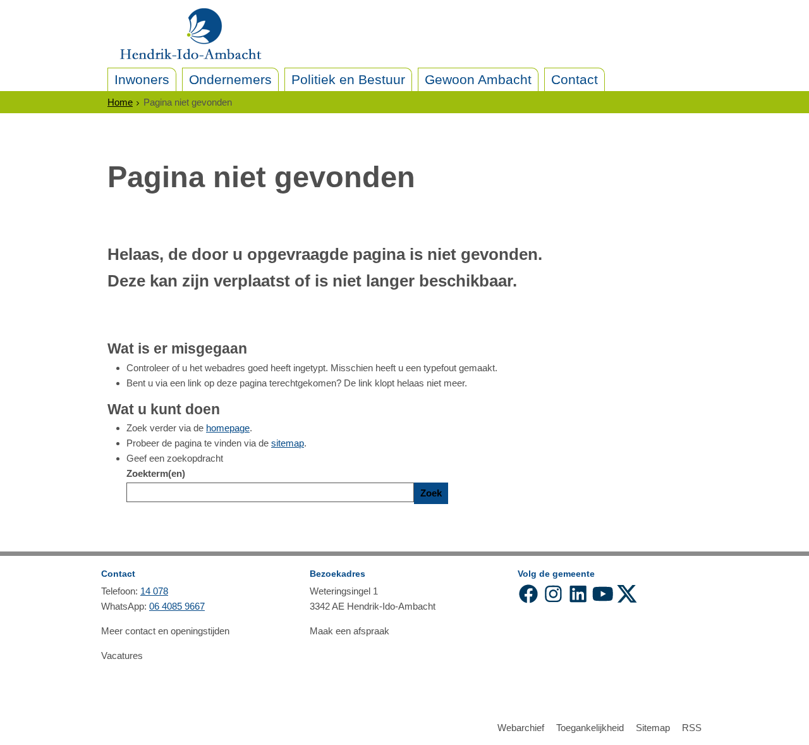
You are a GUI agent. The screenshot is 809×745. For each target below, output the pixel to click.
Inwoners (141, 79)
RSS (692, 727)
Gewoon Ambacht (478, 79)
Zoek (431, 493)
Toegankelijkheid (590, 727)
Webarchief (520, 727)
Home (120, 102)
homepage (228, 427)
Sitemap (653, 727)
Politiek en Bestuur (348, 79)
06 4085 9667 (177, 606)
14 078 (154, 591)
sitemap (287, 443)
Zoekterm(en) (155, 473)
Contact (574, 79)
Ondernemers (230, 79)
